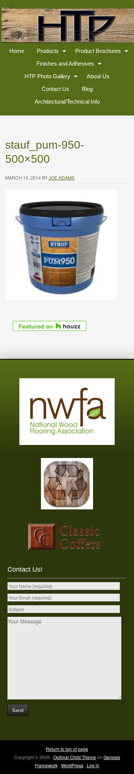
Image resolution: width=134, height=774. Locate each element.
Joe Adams (61, 177)
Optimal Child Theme (74, 757)
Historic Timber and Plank (67, 26)
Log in (93, 765)
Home (16, 51)
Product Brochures (95, 52)
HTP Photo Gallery (44, 77)
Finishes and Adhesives (62, 65)
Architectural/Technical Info (67, 101)
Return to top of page (67, 749)
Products (45, 52)
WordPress (72, 765)
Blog (87, 89)
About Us (98, 76)
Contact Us (55, 89)
